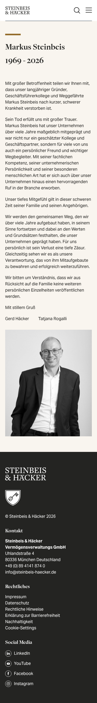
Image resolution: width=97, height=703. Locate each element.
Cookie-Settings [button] (20, 628)
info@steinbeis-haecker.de (30, 572)
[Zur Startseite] (17, 10)
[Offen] (88, 10)
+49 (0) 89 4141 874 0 (25, 566)
